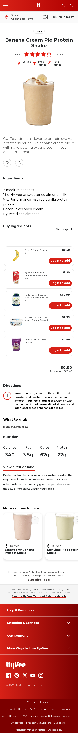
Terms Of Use (8, 715)
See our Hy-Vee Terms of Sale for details (39, 596)
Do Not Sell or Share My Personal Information (31, 708)
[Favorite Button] (7, 162)
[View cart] (71, 5)
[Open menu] (5, 5)
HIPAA (23, 715)
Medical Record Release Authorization (52, 715)
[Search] (63, 5)
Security (65, 708)
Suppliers (59, 722)
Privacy (44, 702)
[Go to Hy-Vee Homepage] (39, 5)
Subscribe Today (39, 579)
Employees (16, 722)
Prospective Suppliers (38, 722)
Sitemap (31, 702)
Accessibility (55, 729)
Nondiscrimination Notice (30, 729)
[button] (26, 54)
